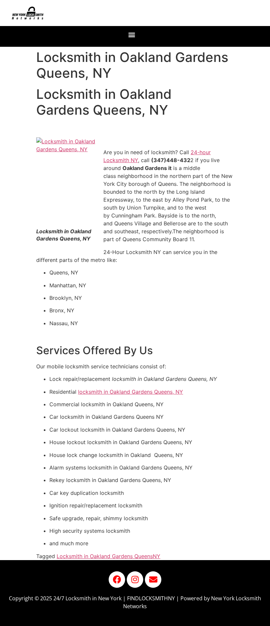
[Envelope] (153, 579)
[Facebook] (117, 579)
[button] (131, 34)
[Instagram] (135, 579)
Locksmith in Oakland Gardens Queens (105, 556)
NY (156, 556)
